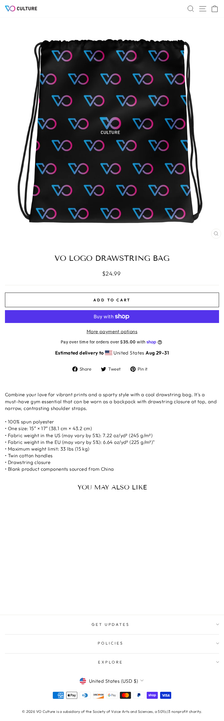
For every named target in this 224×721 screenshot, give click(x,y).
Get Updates (111, 624)
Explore (110, 662)
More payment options (112, 331)
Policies (110, 643)
